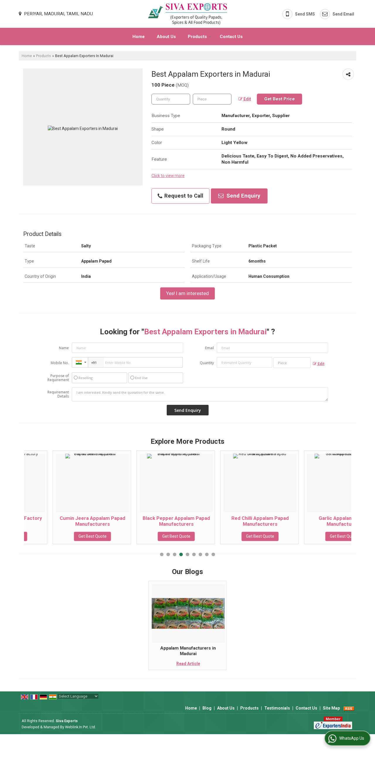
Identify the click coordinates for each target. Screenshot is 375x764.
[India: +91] (80, 362)
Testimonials (277, 708)
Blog (207, 708)
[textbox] (212, 99)
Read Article (188, 663)
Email (209, 347)
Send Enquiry (242, 196)
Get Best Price (279, 99)
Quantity (207, 362)
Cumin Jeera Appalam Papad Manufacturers (64, 521)
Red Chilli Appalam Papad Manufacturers (231, 521)
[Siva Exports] (187, 14)
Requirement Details (58, 394)
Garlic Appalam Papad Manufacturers (315, 521)
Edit (247, 99)
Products (197, 36)
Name (64, 347)
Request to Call (183, 196)
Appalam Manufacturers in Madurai (188, 650)
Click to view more (168, 175)
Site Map (331, 708)
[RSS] (349, 708)
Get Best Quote (64, 536)
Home (138, 36)
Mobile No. (60, 362)
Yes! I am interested (187, 293)
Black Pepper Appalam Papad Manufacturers (147, 521)
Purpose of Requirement (58, 378)
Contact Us (231, 36)
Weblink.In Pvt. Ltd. (80, 727)
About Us (166, 36)
